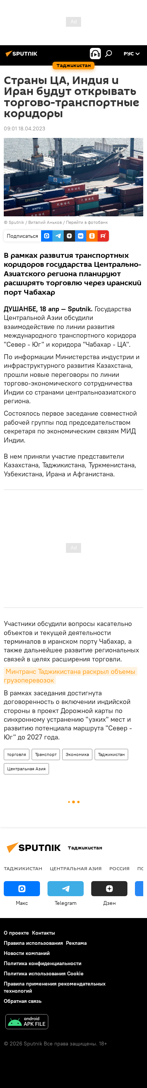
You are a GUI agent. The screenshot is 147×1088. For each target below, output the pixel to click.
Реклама (76, 943)
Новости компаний (27, 953)
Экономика (77, 754)
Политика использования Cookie (44, 973)
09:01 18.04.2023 (24, 128)
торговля (16, 754)
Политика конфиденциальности (42, 963)
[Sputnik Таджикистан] (22, 56)
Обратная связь (22, 1001)
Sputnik (17, 222)
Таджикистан (111, 754)
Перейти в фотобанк (87, 222)
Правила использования (33, 943)
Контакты (43, 932)
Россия (119, 868)
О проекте (16, 932)
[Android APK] (26, 1022)
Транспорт (46, 754)
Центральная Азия (26, 768)
